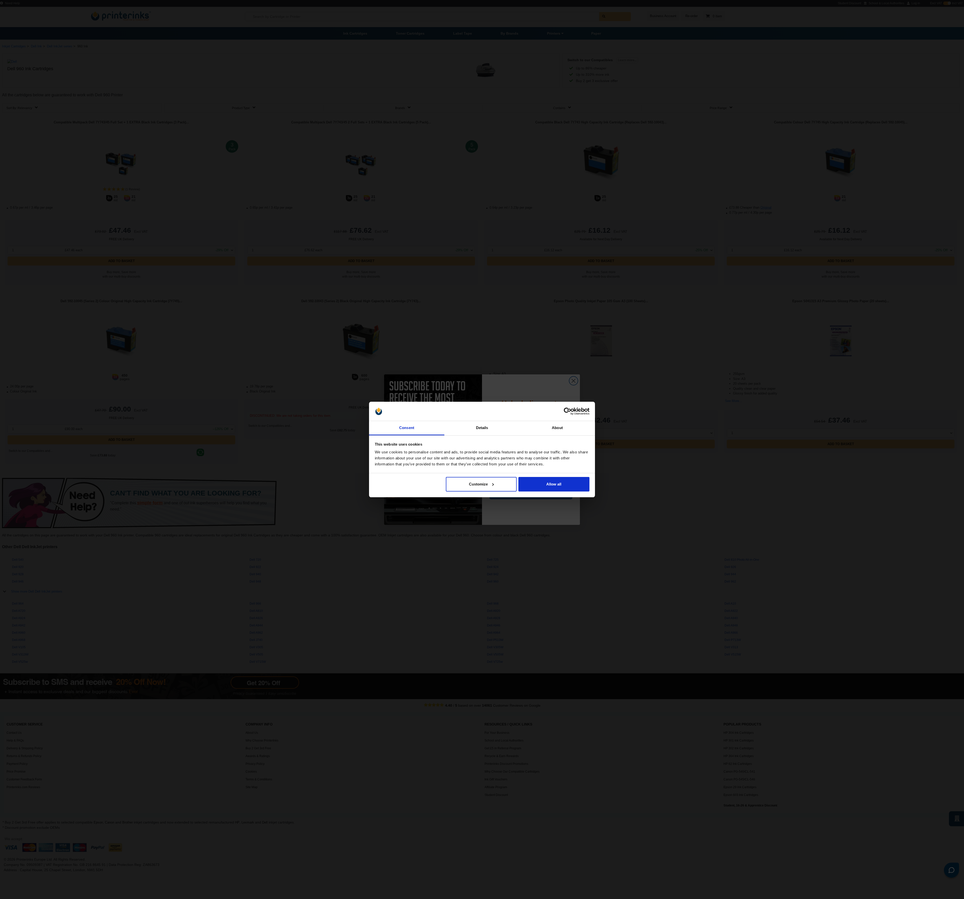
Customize (478, 484)
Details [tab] (482, 428)
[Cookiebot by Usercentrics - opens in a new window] (567, 411)
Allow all (553, 484)
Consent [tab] (406, 428)
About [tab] (557, 428)
